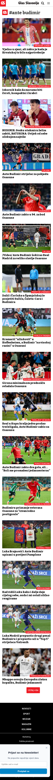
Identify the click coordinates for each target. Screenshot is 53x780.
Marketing (27, 737)
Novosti (26, 709)
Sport (26, 714)
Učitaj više (33, 690)
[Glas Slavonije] (3, 5)
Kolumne (27, 729)
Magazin (26, 724)
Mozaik (26, 719)
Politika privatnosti (26, 741)
